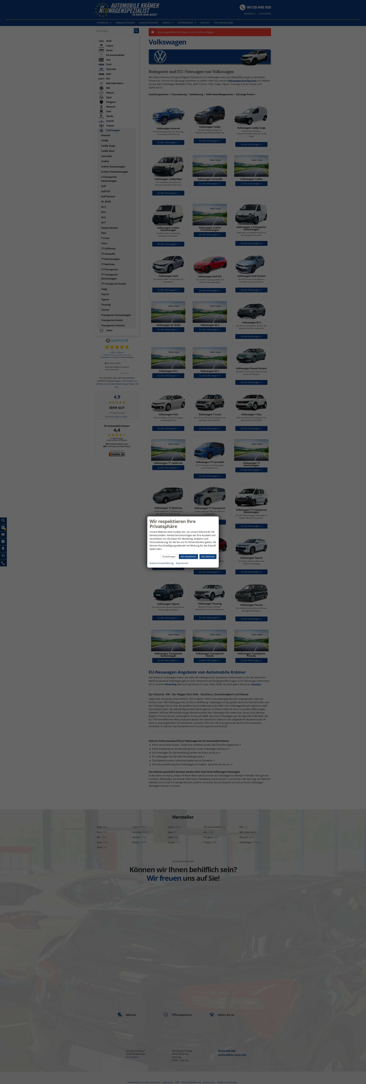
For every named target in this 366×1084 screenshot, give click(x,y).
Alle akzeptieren (188, 556)
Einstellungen (169, 556)
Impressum (182, 563)
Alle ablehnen (208, 556)
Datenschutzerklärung (162, 563)
